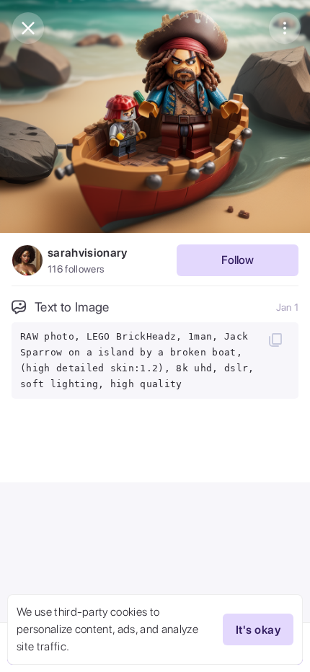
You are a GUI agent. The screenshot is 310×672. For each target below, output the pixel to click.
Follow (237, 260)
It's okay (258, 630)
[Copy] (275, 339)
